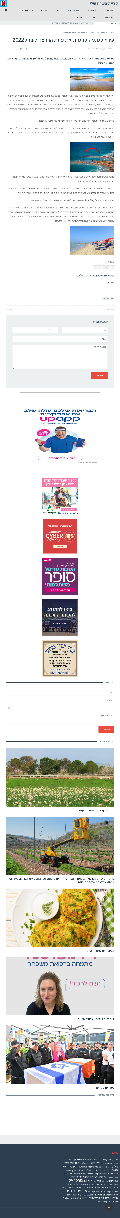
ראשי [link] (112, 33)
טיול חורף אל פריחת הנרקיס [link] (96, 810)
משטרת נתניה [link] (97, 1184)
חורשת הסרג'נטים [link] (100, 1170)
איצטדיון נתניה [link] (74, 1159)
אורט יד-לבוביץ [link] (90, 1159)
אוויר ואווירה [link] (101, 1160)
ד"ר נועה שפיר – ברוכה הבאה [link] (96, 1019)
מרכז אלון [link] (74, 1180)
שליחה (106, 729)
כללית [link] (67, 1170)
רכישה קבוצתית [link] (80, 1198)
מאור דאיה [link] (74, 1174)
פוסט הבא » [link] (9, 309)
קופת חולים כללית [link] (104, 1195)
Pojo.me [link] (14, 1213)
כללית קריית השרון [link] (107, 1173)
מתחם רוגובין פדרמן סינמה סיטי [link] (94, 1188)
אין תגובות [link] (91, 49)
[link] (110, 10)
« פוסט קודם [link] (110, 309)
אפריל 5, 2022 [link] (108, 49)
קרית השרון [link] (77, 1195)
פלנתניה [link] (114, 1195)
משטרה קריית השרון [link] (110, 1184)
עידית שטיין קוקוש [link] (95, 1191)
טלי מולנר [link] (85, 1170)
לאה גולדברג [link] (92, 1174)
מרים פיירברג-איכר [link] (96, 1181)
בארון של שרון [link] (85, 1163)
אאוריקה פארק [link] (112, 1160)
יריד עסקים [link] (75, 1170)
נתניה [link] (106, 1191)
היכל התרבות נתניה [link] (90, 1167)
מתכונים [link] (78, 1187)
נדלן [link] (111, 1191)
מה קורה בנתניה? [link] (102, 33)
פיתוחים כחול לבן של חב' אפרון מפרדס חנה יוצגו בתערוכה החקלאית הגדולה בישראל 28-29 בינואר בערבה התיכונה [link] (61, 880)
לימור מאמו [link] (82, 1174)
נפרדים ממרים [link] (105, 1088)
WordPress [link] (113, 1213)
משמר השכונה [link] (85, 1184)
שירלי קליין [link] (101, 1201)
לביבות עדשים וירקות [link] (100, 951)
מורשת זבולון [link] (108, 1177)
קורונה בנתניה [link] (89, 1194)
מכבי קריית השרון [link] (94, 1177)
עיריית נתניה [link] (108, 299)
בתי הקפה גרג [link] (104, 1167)
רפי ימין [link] (70, 1198)
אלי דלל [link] (95, 1162)
